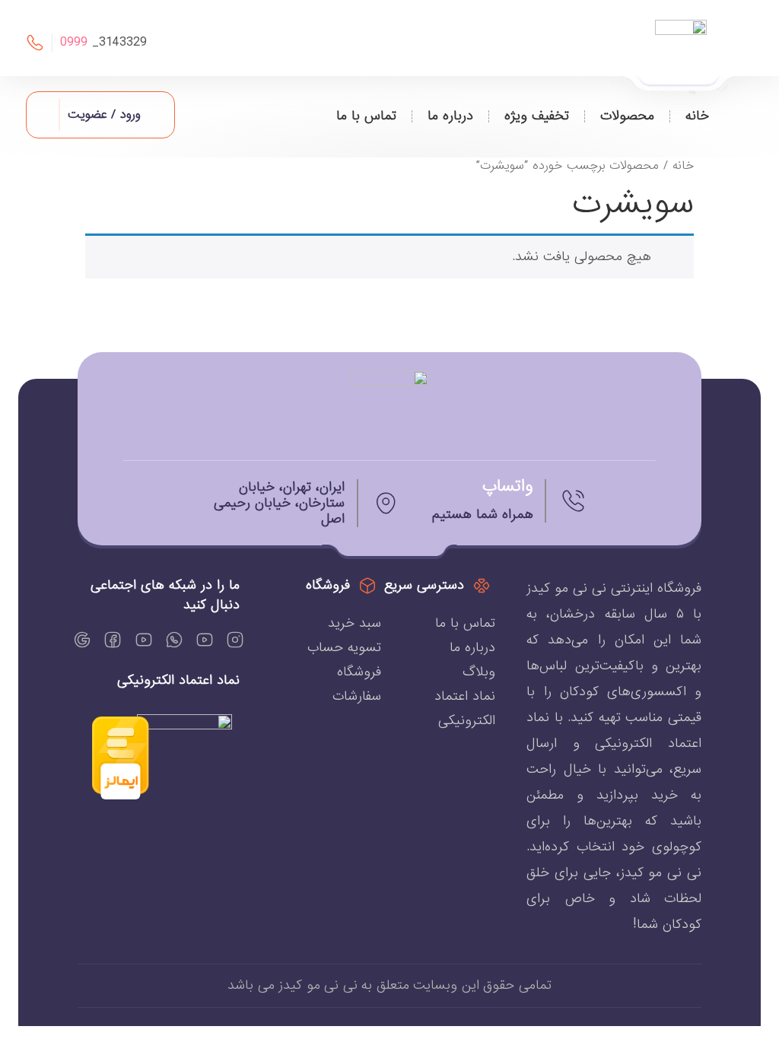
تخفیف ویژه (536, 116)
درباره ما (450, 116)
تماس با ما (366, 116)
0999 (73, 42)
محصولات (627, 116)
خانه (697, 116)
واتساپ (507, 486)
